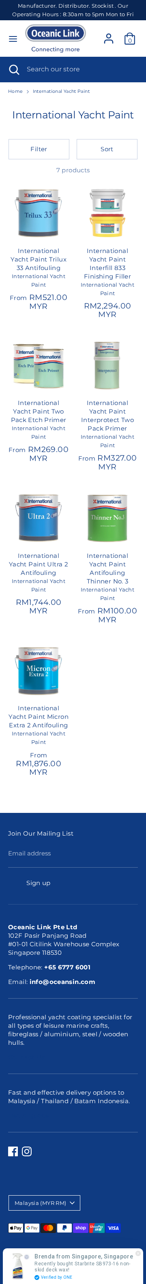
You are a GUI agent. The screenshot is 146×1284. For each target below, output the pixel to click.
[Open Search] (13, 69)
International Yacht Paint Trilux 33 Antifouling (39, 259)
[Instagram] (27, 1151)
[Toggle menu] (13, 38)
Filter (38, 149)
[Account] (109, 35)
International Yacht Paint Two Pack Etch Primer (39, 411)
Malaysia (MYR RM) (40, 1203)
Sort (107, 149)
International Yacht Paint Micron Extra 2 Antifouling (39, 716)
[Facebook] (13, 1151)
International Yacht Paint (61, 91)
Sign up (38, 883)
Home (15, 91)
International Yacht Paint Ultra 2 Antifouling (38, 564)
